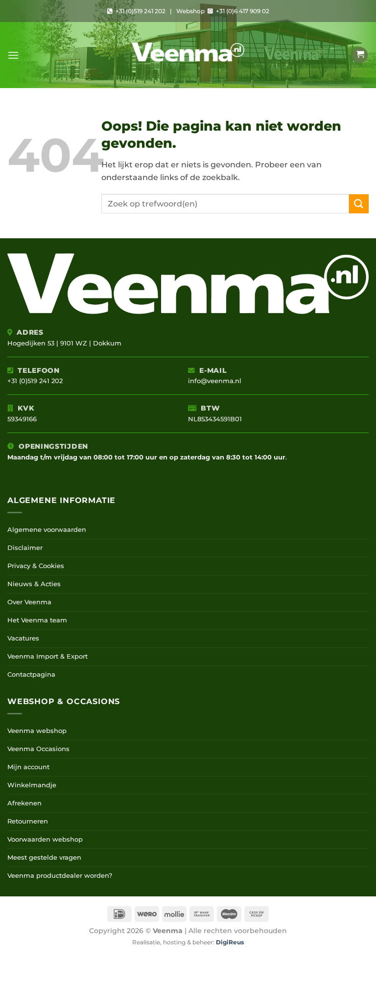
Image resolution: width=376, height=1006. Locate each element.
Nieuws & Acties (34, 584)
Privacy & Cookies (35, 566)
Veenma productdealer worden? (59, 875)
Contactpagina (31, 674)
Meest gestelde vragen (44, 857)
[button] (13, 55)
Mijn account (28, 767)
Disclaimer (25, 547)
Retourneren (27, 821)
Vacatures (23, 638)
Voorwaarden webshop (45, 839)
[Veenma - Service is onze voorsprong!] (188, 55)
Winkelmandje (31, 785)
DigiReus (230, 942)
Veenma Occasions (38, 749)
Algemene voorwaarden (46, 529)
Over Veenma (29, 602)
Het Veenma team (37, 620)
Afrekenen (24, 803)
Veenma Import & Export (47, 656)
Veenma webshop (37, 730)
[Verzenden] (359, 203)
